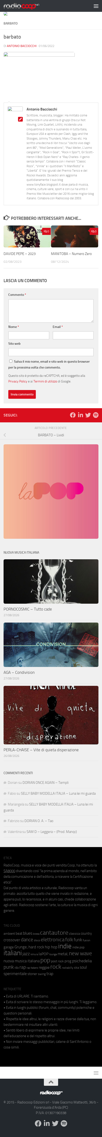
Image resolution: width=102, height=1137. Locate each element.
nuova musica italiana (22, 961)
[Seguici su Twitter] (88, 415)
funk (78, 939)
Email (58, 327)
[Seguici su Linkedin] (80, 415)
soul (83, 967)
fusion (86, 940)
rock (55, 966)
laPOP (43, 954)
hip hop (51, 947)
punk (9, 967)
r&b (16, 967)
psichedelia (82, 960)
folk (69, 939)
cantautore (54, 932)
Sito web (14, 344)
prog (68, 961)
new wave (80, 953)
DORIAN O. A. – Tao (38, 821)
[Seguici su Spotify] (95, 415)
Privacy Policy (17, 381)
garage (9, 947)
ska (76, 968)
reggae (44, 967)
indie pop (78, 947)
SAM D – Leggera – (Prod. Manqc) (52, 832)
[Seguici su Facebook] (73, 415)
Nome (13, 327)
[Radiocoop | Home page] (27, 6)
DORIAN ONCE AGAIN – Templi (46, 783)
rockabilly (67, 967)
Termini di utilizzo (45, 381)
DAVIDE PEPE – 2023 (20, 254)
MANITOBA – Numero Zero (71, 254)
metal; (63, 954)
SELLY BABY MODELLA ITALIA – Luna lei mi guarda (58, 793)
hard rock (36, 947)
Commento (17, 295)
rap (22, 967)
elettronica (53, 939)
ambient (9, 934)
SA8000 (9, 871)
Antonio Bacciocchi (22, 46)
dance (27, 939)
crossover (12, 940)
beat (19, 933)
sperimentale (15, 973)
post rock (57, 961)
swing (42, 974)
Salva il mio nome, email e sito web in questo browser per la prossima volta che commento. (49, 364)
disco (37, 940)
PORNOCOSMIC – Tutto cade (28, 609)
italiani (13, 953)
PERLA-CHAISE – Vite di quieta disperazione (41, 749)
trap (49, 973)
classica (74, 934)
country (86, 933)
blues (27, 933)
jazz (26, 953)
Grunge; (21, 947)
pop (45, 960)
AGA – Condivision (19, 672)
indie (65, 946)
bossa (36, 933)
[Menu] (96, 6)
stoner (32, 974)
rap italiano (32, 967)
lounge (53, 954)
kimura (34, 954)
